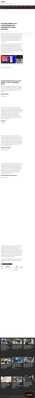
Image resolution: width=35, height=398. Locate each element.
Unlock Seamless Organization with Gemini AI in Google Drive (17, 365)
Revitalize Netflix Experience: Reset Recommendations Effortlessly (28, 384)
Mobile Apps (31, 6)
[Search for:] (29, 34)
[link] (2, 56)
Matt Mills (8, 31)
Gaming (21, 6)
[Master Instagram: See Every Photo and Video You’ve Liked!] (29, 362)
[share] (14, 56)
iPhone (11, 165)
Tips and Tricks (13, 31)
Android (17, 170)
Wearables (17, 6)
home (1, 6)
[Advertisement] (17, 15)
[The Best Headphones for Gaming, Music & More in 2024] (6, 363)
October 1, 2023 (4, 31)
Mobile (9, 6)
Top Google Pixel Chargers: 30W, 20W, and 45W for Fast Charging (5, 385)
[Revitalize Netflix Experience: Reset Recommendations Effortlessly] (29, 380)
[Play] (19, 60)
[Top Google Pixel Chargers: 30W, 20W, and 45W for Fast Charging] (6, 381)
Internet (5, 6)
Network (5, 255)
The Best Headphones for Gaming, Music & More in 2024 (6, 366)
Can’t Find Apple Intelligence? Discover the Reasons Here (29, 346)
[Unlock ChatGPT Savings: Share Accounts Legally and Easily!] (17, 381)
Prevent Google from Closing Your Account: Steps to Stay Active (17, 346)
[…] (3, 393)
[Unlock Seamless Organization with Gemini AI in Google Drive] (17, 362)
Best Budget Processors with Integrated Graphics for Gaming (6, 347)
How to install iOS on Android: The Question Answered (8, 56)
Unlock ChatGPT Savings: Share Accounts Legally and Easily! (17, 385)
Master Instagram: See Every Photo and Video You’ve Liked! (28, 365)
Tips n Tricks (26, 6)
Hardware (12, 6)
